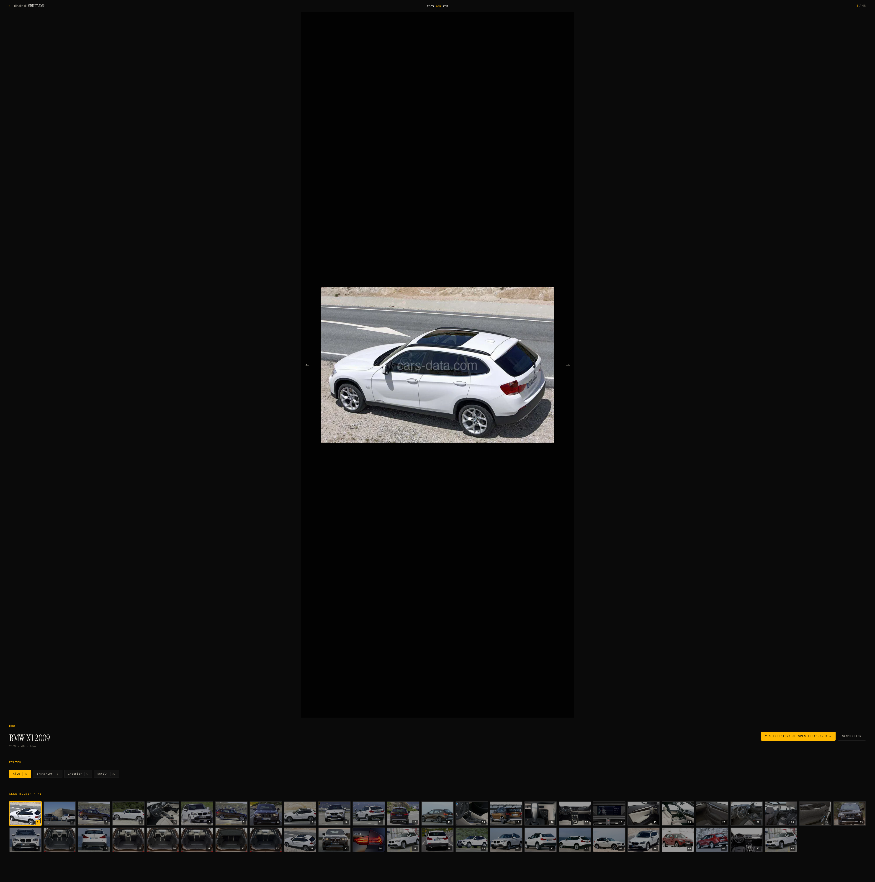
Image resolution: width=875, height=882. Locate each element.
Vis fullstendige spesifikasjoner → (798, 736)
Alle (20, 773)
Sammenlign (852, 736)
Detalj (106, 773)
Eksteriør (48, 773)
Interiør (78, 773)
